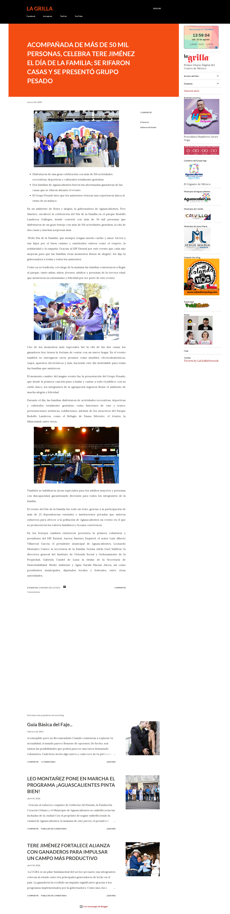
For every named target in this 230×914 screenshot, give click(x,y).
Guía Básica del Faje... (49, 724)
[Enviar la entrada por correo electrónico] (64, 588)
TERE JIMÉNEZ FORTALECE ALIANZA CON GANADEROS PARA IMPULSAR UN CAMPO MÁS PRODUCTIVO (68, 851)
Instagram (47, 16)
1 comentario (48, 762)
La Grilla (40, 8)
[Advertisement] (72, 680)
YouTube (79, 16)
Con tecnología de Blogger (95, 906)
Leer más (111, 762)
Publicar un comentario (54, 829)
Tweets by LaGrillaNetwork (201, 360)
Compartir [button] (146, 112)
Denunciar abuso (191, 90)
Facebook (31, 16)
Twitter (63, 16)
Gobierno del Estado (148, 127)
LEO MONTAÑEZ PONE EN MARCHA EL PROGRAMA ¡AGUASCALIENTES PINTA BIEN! (71, 785)
